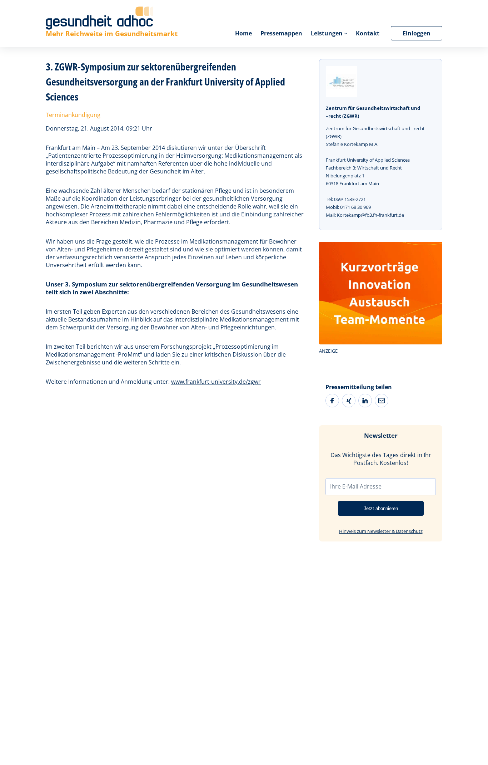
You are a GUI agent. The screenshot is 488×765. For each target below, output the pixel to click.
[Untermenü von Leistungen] (345, 33)
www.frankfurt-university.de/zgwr (216, 382)
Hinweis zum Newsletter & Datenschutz (381, 531)
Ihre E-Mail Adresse (356, 486)
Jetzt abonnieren (381, 508)
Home (243, 33)
